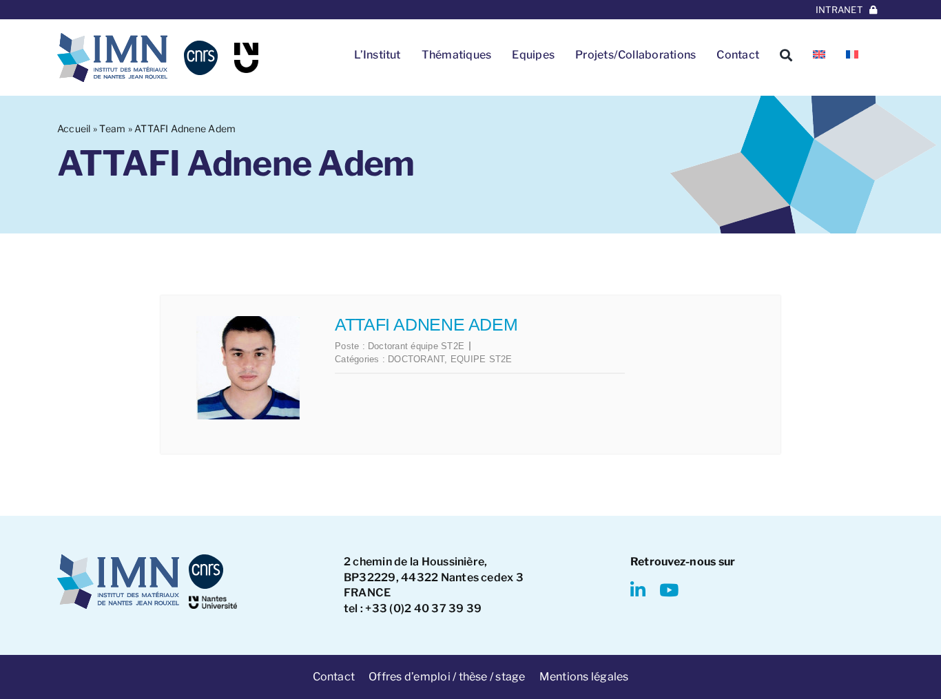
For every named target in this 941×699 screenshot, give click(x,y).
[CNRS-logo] (201, 45)
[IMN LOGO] (112, 38)
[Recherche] (786, 55)
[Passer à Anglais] (819, 55)
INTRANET (839, 9)
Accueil (74, 128)
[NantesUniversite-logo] (213, 600)
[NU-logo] (246, 47)
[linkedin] (637, 589)
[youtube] (669, 589)
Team (112, 128)
